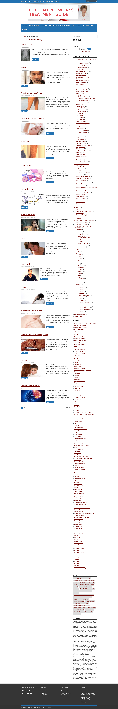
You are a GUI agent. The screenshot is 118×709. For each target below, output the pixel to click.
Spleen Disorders (80, 154)
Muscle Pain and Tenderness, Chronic (32, 311)
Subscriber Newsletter (79, 314)
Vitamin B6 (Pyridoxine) (85, 309)
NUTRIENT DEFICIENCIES (81, 224)
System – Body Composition (83, 176)
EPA (81, 241)
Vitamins (78, 284)
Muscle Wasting (26, 141)
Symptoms (92, 601)
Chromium (80, 258)
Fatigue (92, 584)
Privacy (43, 696)
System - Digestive (85, 603)
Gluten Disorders (64, 25)
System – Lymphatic (81, 191)
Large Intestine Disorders (82, 123)
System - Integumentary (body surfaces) (82, 605)
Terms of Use (44, 693)
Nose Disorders (80, 139)
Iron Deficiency (86, 588)
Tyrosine (82, 282)
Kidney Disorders (80, 121)
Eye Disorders (79, 104)
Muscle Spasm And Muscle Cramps (31, 93)
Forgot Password (85, 51)
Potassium (80, 269)
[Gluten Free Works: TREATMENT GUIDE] (59, 20)
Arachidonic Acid (84, 245)
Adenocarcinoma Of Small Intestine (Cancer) (34, 334)
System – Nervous (80, 196)
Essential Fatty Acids (81, 234)
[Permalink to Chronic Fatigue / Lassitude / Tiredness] (33, 135)
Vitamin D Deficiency (89, 609)
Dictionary (24, 29)
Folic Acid (82, 300)
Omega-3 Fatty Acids (83, 236)
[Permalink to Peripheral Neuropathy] (33, 205)
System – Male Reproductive (83, 192)
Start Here (24, 25)
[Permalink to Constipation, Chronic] (25, 61)
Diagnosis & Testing (81, 215)
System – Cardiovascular (82, 178)
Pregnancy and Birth (83, 172)
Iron (79, 264)
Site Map (57, 1)
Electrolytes (81, 262)
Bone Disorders (80, 93)
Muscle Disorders (80, 136)
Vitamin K (82, 293)
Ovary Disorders (82, 109)
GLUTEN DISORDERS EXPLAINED (83, 211)
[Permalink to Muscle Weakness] (33, 181)
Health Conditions (87, 586)
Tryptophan (82, 280)
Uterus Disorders (82, 111)
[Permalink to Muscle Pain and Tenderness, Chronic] (33, 327)
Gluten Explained (76, 25)
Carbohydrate (79, 231)
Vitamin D (82, 289)
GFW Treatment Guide (27, 692)
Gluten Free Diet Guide (82, 222)
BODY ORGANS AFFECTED (81, 77)
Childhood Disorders (83, 167)
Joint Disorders (80, 119)
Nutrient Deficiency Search (88, 694)
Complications (79, 69)
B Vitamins (82, 296)
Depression (76, 584)
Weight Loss (87, 611)
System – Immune (80, 185)
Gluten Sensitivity (80, 216)
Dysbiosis (87, 584)
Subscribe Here (65, 690)
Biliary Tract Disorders (81, 84)
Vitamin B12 (83, 304)
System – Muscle (80, 194)
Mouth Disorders (80, 134)
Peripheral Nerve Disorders (83, 145)
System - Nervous (77, 607)
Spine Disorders (80, 152)
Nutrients (75, 597)
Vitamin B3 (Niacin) (84, 307)
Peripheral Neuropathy (28, 189)
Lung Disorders (80, 128)
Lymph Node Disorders (82, 130)
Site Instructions (85, 692)
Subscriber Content (66, 693)
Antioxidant (79, 229)
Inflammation (76, 588)
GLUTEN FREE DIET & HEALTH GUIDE (84, 220)
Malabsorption (82, 590)
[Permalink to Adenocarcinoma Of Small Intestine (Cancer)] (33, 351)
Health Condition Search (87, 693)
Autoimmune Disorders (83, 63)
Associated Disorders (81, 62)
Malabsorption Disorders (82, 71)
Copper (80, 260)
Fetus (79, 170)
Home (24, 36)
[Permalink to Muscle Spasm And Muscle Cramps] (33, 109)
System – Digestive (81, 180)
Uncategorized (78, 316)
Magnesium (81, 265)
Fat (77, 249)
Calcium (80, 256)
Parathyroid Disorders (81, 143)
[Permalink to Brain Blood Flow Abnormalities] (33, 402)
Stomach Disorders (81, 156)
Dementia (23, 67)
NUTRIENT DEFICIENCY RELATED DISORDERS (84, 595)
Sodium (80, 273)
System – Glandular (81, 184)
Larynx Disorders (80, 124)
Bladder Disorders (80, 86)
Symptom (87, 601)
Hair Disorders (79, 115)
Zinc (79, 275)
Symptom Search (53, 25)
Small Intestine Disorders (82, 150)
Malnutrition (89, 590)
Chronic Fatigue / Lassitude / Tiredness (32, 118)
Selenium (80, 271)
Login (30, 1)
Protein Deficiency (77, 599)
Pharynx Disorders (80, 147)
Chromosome (81, 168)
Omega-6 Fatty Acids (83, 243)
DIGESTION (77, 208)
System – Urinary (80, 203)
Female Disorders (80, 106)
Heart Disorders (80, 117)
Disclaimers (44, 694)
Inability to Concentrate (28, 214)
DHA (81, 239)
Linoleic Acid (83, 247)
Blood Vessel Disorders (82, 91)
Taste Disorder (79, 158)
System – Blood (80, 174)
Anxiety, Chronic (25, 264)
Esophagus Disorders (81, 102)
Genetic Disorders (82, 67)
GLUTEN (76, 209)
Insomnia (23, 287)
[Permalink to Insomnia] (33, 303)
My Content (35, 1)
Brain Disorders (80, 95)
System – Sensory (80, 200)
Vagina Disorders (82, 113)
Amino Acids (81, 278)
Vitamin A (82, 287)
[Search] (96, 1)
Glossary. (81, 586)
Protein (78, 277)
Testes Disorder (80, 160)
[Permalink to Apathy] (33, 255)
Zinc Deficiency (77, 613)
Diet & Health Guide (87, 25)
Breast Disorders (82, 107)
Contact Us (44, 692)
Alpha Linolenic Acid (85, 237)
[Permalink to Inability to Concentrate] (33, 231)
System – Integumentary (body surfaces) (86, 187)
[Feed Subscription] (69, 39)
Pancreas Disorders (81, 141)
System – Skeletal (80, 202)
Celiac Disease (80, 213)
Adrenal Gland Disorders (82, 80)
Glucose (78, 251)
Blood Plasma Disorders (82, 89)
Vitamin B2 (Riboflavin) (85, 306)
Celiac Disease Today (27, 693)
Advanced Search (50, 1)
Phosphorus (81, 267)
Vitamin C (82, 311)
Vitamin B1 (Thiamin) (85, 302)
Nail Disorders (79, 137)
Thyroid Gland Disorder (82, 161)
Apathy (23, 238)
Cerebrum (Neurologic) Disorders (86, 98)
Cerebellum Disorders (83, 96)
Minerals (78, 253)
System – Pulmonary (81, 198)
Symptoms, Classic (81, 75)
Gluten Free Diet (85, 697)
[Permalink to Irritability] (33, 376)
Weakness (81, 611)
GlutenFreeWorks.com (27, 690)
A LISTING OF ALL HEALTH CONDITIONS (85, 59)
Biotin (81, 298)
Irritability (24, 360)
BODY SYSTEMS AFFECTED (81, 164)
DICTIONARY (77, 206)
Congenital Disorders (83, 65)
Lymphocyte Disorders (81, 132)
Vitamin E (82, 291)
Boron (79, 254)
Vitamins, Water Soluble (84, 295)
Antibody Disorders (81, 82)
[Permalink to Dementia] (33, 84)
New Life (78, 165)
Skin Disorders (79, 148)
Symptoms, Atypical (81, 73)
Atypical (85, 580)
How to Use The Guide (34, 25)
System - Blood (77, 603)
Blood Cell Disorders (81, 88)
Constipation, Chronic (27, 44)
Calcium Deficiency (82, 582)
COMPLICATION (91, 582)
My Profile (42, 1)
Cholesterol (79, 233)
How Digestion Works (86, 699)
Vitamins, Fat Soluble (83, 286)
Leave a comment (25, 47)
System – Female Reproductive (84, 182)
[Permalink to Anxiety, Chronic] (30, 280)
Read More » (35, 59)
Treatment (78, 218)
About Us (43, 690)
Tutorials (44, 25)
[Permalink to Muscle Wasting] (33, 158)
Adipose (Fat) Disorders (82, 78)
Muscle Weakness (26, 165)
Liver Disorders (80, 126)
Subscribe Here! (24, 1)
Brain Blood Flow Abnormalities (30, 385)
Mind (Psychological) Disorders (86, 100)
